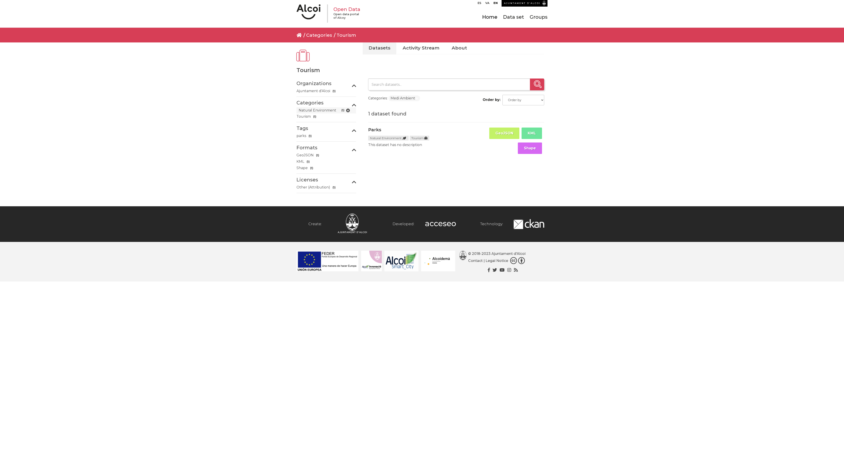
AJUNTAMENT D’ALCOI (522, 3)
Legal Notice (497, 261)
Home (489, 17)
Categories (319, 35)
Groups (539, 17)
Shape (530, 148)
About (459, 48)
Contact (475, 261)
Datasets (379, 48)
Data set (513, 17)
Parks (374, 129)
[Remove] (417, 98)
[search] (537, 84)
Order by (491, 100)
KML (532, 133)
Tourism (346, 35)
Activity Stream (421, 48)
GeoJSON (504, 133)
